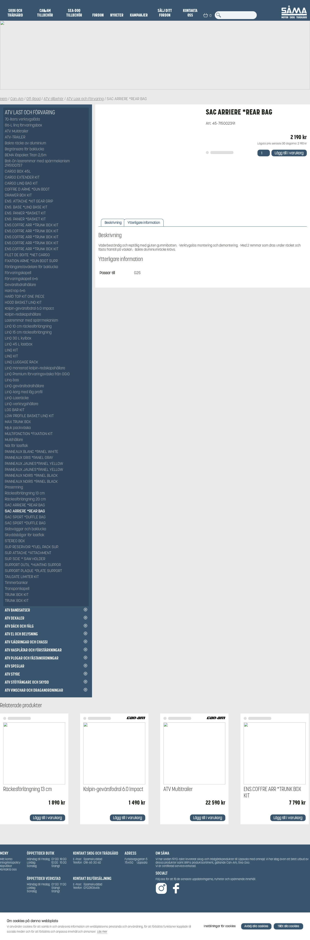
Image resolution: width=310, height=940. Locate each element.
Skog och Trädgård (15, 12)
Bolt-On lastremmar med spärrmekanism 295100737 (37, 163)
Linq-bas (12, 380)
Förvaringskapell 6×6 (21, 279)
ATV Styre (12, 674)
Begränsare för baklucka (24, 149)
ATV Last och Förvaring (85, 99)
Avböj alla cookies (256, 926)
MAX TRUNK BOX (18, 422)
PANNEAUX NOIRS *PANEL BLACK (31, 476)
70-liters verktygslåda (22, 119)
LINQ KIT (11, 350)
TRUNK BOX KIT (16, 595)
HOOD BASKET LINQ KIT (23, 302)
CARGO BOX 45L (18, 171)
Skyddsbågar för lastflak (24, 535)
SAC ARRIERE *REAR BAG (25, 505)
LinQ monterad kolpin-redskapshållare (35, 368)
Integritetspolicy (10, 862)
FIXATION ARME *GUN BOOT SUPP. (31, 261)
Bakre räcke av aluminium (25, 143)
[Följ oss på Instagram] (161, 889)
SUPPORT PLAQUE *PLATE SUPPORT (33, 571)
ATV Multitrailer (16, 131)
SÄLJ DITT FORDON (165, 12)
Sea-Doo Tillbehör (74, 12)
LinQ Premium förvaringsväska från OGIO (37, 374)
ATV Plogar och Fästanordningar (32, 658)
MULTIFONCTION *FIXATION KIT (29, 434)
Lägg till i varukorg (289, 153)
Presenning (14, 487)
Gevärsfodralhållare (20, 285)
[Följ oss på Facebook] (176, 889)
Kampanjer (139, 15)
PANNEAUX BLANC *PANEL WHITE (31, 452)
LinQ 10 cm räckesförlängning (28, 326)
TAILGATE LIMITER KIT (22, 577)
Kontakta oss (190, 12)
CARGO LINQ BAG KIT (21, 183)
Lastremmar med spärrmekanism (31, 320)
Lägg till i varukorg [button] (47, 817)
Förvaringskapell (18, 273)
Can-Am (16, 99)
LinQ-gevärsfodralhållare (24, 386)
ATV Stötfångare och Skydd (27, 682)
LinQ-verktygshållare (21, 404)
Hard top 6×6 (15, 291)
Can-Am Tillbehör (45, 12)
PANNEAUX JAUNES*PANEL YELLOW (34, 464)
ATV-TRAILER (15, 137)
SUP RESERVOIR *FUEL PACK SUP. (32, 547)
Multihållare (14, 440)
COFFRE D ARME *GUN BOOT (27, 189)
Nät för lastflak (16, 446)
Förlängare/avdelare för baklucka (31, 267)
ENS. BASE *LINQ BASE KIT (26, 207)
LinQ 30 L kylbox (18, 338)
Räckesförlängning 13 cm (25, 493)
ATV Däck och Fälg (19, 626)
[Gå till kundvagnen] (205, 15)
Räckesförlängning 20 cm (25, 499)
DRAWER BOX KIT (18, 195)
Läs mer (102, 932)
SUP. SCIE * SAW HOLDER (25, 559)
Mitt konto (6, 859)
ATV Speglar (14, 666)
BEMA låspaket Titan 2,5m (25, 155)
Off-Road (33, 99)
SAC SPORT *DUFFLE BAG (25, 517)
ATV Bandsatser (17, 610)
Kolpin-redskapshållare (23, 314)
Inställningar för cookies (220, 926)
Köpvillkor (6, 866)
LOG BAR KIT (14, 410)
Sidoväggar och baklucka (25, 529)
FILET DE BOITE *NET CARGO (27, 255)
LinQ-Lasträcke (17, 398)
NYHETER (116, 15)
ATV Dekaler (14, 618)
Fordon (98, 15)
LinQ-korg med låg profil (23, 392)
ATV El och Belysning (21, 634)
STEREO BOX (15, 541)
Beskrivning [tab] (113, 222)
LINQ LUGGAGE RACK (21, 362)
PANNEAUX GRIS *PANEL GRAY (29, 458)
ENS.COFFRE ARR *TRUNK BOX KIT (31, 225)
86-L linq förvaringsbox (23, 125)
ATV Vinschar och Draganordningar (34, 690)
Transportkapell (17, 589)
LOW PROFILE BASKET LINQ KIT (29, 416)
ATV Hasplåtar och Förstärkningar (33, 650)
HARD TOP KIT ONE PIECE (25, 297)
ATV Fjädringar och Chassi (26, 642)
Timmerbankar (16, 583)
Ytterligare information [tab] (144, 222)
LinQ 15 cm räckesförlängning (28, 332)
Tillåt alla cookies (288, 926)
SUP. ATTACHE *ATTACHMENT (28, 553)
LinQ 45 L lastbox (19, 344)
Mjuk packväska (18, 428)
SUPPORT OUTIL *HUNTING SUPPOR (33, 565)
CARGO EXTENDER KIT (22, 177)
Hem (3, 99)
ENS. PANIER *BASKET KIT (25, 213)
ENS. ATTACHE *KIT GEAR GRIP (29, 201)
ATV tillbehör (54, 99)
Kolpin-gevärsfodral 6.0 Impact (29, 308)
